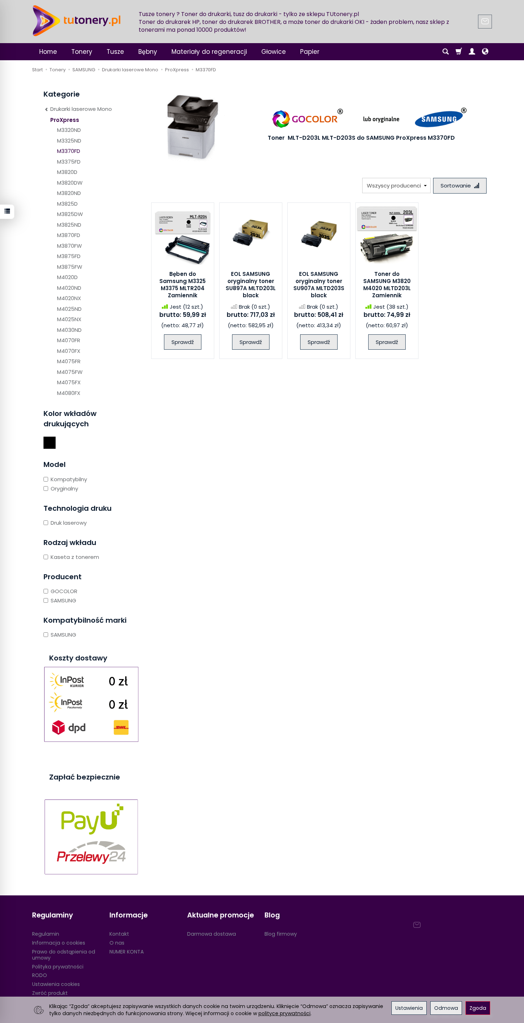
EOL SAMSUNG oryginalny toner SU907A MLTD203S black (318, 284)
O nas (116, 942)
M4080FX (68, 393)
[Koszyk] (459, 51)
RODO (39, 975)
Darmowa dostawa (211, 933)
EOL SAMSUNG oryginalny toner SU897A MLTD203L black (251, 284)
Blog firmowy (280, 933)
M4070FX (68, 351)
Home (48, 51)
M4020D (67, 277)
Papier (309, 51)
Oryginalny (64, 488)
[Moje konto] (472, 51)
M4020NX (69, 298)
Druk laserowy (69, 522)
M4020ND (69, 288)
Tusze (115, 51)
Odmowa (446, 1008)
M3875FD (69, 256)
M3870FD (68, 235)
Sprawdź (182, 342)
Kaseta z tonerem (75, 557)
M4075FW (70, 372)
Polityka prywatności (57, 966)
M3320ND (69, 130)
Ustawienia (409, 1008)
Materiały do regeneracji (209, 51)
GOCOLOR (64, 591)
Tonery (81, 51)
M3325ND (69, 140)
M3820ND (69, 193)
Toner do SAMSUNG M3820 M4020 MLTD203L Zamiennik (387, 284)
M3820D (67, 172)
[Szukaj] (445, 51)
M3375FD (69, 161)
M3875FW (69, 267)
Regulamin (45, 933)
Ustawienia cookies (56, 984)
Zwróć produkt (50, 993)
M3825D (67, 203)
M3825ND (69, 224)
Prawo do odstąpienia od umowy (63, 954)
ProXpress (64, 120)
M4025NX (69, 319)
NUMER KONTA (126, 951)
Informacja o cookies (58, 942)
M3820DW (70, 182)
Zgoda (477, 1008)
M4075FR (69, 361)
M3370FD (68, 151)
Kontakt (119, 933)
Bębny (147, 51)
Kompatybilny (69, 479)
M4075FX (69, 382)
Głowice (273, 51)
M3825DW (70, 214)
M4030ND (69, 330)
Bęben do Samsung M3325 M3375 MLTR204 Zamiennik (182, 284)
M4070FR (68, 340)
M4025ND (69, 309)
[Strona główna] (76, 20)
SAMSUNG (63, 600)
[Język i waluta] (485, 51)
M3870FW (69, 246)
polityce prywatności (284, 1013)
